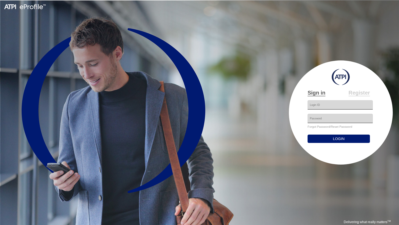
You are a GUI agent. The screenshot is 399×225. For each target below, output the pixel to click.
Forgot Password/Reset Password (330, 126)
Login (339, 139)
